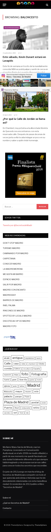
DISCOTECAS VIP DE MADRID (16, 321)
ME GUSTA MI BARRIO (13, 274)
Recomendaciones (12, 27)
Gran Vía (23, 379)
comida (8, 368)
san (43, 408)
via (27, 413)
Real (17, 408)
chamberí (32, 364)
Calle (7, 363)
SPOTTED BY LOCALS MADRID (17, 316)
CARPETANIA (9, 258)
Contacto (7, 508)
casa (16, 363)
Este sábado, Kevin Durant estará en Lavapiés (24, 59)
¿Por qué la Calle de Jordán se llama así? (24, 121)
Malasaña (8, 391)
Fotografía (38, 374)
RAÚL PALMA (9, 305)
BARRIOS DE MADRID (13, 300)
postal (35, 402)
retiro (36, 407)
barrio (39, 358)
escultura (27, 369)
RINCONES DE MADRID (14, 310)
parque (18, 396)
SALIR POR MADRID (12, 284)
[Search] (46, 5)
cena (23, 364)
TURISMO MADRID (11, 248)
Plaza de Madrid (16, 402)
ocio (36, 391)
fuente (6, 380)
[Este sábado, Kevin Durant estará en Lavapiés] (25, 37)
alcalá (6, 358)
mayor (18, 391)
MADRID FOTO (9, 326)
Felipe (16, 375)
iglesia (7, 386)
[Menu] (4, 5)
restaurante (25, 408)
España (37, 369)
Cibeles (41, 364)
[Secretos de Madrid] (25, 4)
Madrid (33, 385)
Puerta (8, 407)
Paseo (27, 397)
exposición (7, 375)
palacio (8, 396)
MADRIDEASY (9, 295)
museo (28, 391)
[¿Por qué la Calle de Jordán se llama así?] (25, 99)
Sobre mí (7, 498)
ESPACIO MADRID (11, 279)
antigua (17, 358)
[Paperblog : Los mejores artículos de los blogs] (9, 339)
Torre (21, 413)
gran (14, 379)
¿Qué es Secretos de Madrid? (16, 503)
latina (22, 386)
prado (44, 403)
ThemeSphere (41, 525)
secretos (7, 413)
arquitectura (29, 358)
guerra (32, 380)
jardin (15, 386)
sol (15, 412)
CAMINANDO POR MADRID (15, 253)
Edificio (17, 369)
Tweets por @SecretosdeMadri (17, 225)
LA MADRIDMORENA (13, 269)
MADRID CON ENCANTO (14, 290)
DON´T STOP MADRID (13, 243)
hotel (39, 380)
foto (24, 374)
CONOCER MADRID (12, 264)
